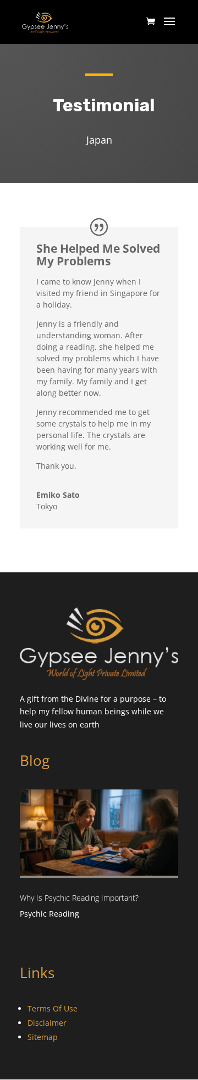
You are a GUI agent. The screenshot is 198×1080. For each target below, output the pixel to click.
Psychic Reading (49, 913)
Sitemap (43, 1037)
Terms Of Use (53, 1008)
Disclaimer (47, 1023)
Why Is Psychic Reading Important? (79, 898)
